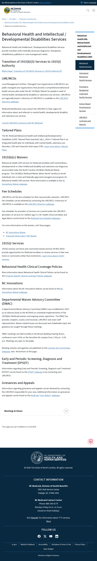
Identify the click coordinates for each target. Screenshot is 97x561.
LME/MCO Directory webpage (41, 204)
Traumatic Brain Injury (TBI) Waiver (21, 236)
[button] (86, 10)
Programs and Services (27, 19)
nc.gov (14, 544)
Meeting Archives (13, 411)
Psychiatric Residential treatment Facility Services (85, 92)
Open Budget (49, 549)
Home (4, 19)
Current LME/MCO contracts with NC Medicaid (22, 123)
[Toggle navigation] (93, 10)
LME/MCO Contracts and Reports (85, 121)
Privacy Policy (80, 544)
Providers (12, 19)
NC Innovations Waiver (16, 232)
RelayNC (34, 517)
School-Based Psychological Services (85, 107)
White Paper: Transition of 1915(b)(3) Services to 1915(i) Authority (31, 71)
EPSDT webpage (35, 372)
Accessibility (43, 544)
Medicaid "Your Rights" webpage (45, 395)
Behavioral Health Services (85, 65)
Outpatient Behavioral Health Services (85, 77)
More (48, 521)
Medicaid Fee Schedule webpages (45, 218)
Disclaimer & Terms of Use (61, 544)
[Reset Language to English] (82, 2)
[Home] (17, 8)
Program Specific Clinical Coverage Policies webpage (28, 275)
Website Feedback (28, 544)
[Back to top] (91, 441)
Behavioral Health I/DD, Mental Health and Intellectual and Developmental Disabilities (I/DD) (39, 22)
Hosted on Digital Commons (48, 555)
